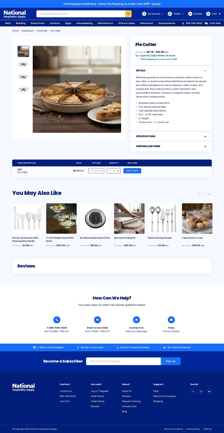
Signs (68, 23)
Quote (171, 23)
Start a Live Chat (97, 327)
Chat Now (214, 23)
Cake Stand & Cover (192, 237)
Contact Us (136, 327)
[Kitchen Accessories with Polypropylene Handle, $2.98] (27, 218)
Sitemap (208, 429)
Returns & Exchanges (164, 396)
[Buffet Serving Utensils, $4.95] (163, 218)
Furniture (55, 23)
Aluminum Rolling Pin (124, 237)
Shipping (158, 401)
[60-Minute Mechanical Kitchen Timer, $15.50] (95, 218)
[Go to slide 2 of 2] (200, 194)
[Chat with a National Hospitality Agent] (97, 319)
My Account (154, 13)
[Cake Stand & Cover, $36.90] (197, 218)
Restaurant (146, 23)
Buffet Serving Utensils (160, 237)
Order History (97, 401)
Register (104, 391)
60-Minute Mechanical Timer (95, 237)
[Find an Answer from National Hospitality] (171, 319)
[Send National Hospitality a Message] (136, 319)
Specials (163, 23)
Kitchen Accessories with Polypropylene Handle (25, 239)
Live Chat (65, 401)
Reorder (198, 13)
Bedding (20, 23)
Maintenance (105, 23)
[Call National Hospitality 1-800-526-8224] (56, 319)
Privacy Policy (193, 429)
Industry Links (129, 406)
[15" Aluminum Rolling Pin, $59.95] (129, 218)
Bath (8, 23)
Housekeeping (84, 23)
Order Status (97, 396)
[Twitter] (209, 391)
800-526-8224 (194, 23)
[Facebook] (193, 391)
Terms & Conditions (173, 429)
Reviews (126, 396)
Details (156, 4)
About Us (127, 391)
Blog (124, 411)
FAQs (171, 327)
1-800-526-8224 (57, 327)
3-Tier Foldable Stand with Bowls (60, 239)
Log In (94, 391)
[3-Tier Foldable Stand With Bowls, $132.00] (61, 218)
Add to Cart (132, 170)
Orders (177, 13)
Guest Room (37, 23)
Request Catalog (131, 401)
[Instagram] (201, 391)
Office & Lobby (126, 23)
